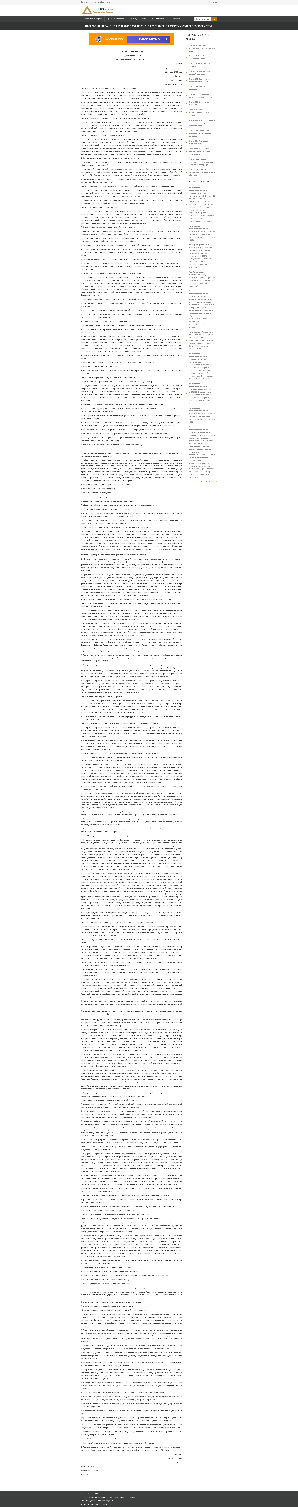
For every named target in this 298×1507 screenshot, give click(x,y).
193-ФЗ (89, 175)
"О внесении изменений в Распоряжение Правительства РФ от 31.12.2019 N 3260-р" (202, 233)
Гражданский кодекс (93, 19)
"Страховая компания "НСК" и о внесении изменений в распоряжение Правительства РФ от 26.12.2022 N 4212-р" (202, 366)
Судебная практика (115, 19)
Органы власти (158, 19)
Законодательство (138, 19)
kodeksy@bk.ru (107, 1501)
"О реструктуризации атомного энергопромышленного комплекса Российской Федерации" (202, 279)
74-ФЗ (176, 179)
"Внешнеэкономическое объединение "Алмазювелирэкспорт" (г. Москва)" (202, 309)
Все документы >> (209, 481)
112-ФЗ (179, 162)
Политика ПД (106, 1504)
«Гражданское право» (126, 1497)
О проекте (175, 19)
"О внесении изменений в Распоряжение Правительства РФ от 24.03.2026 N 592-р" (202, 415)
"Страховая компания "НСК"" (201, 393)
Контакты (213, 2)
